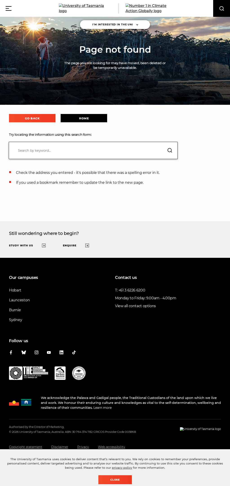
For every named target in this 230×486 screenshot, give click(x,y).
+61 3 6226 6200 (131, 290)
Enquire (69, 245)
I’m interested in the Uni (112, 24)
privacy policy (122, 467)
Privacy (83, 447)
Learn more (102, 408)
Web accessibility (111, 447)
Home (84, 118)
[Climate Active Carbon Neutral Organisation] (60, 374)
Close (115, 479)
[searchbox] (93, 150)
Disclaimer (59, 447)
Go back (32, 118)
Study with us (21, 245)
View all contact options (135, 306)
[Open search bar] (221, 8)
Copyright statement (25, 447)
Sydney (15, 320)
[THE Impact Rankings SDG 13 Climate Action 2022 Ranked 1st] (28, 374)
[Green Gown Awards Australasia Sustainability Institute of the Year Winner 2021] (79, 374)
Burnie (15, 310)
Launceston (19, 300)
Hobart (15, 290)
